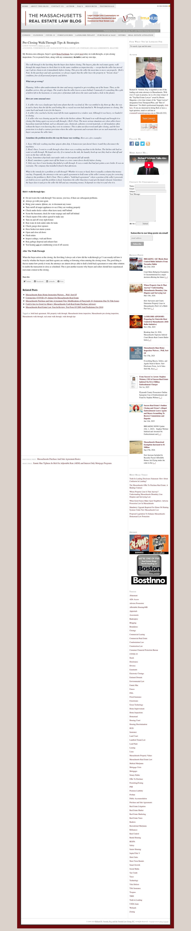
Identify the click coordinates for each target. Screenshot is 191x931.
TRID (132, 896)
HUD (131, 728)
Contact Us (57, 6)
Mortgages (133, 771)
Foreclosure (134, 701)
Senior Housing (135, 849)
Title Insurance (135, 888)
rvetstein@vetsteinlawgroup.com (141, 113)
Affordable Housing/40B (138, 607)
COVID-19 (50, 35)
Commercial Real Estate (138, 638)
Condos (26, 35)
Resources (91, 6)
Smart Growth (135, 865)
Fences (132, 689)
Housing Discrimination (138, 724)
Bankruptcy (134, 619)
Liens (132, 751)
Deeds (132, 658)
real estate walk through (53, 316)
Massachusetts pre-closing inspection (105, 313)
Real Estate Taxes (136, 818)
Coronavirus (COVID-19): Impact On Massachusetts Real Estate (52, 297)
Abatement (133, 595)
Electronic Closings (137, 673)
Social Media (134, 869)
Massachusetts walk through (33, 316)
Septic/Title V (135, 853)
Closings (38, 35)
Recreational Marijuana (138, 826)
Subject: (133, 191)
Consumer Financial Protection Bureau (144, 650)
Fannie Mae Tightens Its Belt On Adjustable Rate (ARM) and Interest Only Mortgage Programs (72, 463)
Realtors (114, 48)
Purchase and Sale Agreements (94, 48)
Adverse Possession (137, 603)
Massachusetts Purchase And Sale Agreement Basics (58, 459)
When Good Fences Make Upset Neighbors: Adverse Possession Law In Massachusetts (149, 502)
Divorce (132, 665)
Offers (122, 35)
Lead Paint (133, 744)
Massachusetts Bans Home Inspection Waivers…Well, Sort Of (51, 294)
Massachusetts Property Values (141, 755)
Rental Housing (135, 837)
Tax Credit (133, 872)
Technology (134, 880)
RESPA (132, 841)
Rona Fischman (63, 53)
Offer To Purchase (136, 779)
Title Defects (134, 884)
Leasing (132, 747)
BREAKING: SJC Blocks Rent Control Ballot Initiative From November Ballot (156, 261)
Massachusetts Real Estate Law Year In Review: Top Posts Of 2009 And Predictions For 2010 (64, 307)
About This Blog (40, 6)
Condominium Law (41, 48)
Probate (132, 794)
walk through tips (69, 316)
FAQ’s (80, 6)
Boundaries (134, 626)
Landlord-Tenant (85, 35)
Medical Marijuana (136, 763)
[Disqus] (74, 355)
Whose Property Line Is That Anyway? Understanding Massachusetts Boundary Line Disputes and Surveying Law (155, 289)
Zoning (132, 911)
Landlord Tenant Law (138, 740)
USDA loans (134, 904)
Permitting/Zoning (136, 783)
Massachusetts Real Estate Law (64, 48)
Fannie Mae (134, 685)
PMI (131, 787)
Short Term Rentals (137, 861)
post (81, 53)
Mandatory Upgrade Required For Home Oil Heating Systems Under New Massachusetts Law (149, 508)
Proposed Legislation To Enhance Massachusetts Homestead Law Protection (147, 515)
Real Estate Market (136, 810)
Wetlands (133, 908)
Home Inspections (136, 712)
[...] (166, 277)
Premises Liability (136, 790)
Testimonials (107, 6)
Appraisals (133, 611)
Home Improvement (137, 708)
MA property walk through (57, 313)
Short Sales (134, 857)
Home (25, 6)
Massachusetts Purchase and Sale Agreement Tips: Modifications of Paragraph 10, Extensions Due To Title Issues (72, 300)
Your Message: (135, 194)
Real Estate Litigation (141, 35)
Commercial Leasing (137, 634)
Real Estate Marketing (138, 814)
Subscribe (162, 6)
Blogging (133, 623)
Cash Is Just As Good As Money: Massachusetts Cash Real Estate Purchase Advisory (61, 304)
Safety (132, 845)
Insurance (133, 732)
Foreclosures (65, 35)
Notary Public (135, 775)
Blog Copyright (164, 922)
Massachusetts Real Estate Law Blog (90, 20)
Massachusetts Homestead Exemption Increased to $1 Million (154, 445)
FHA (131, 693)
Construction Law (136, 646)
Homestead (134, 716)
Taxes (132, 876)
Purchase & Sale (107, 35)
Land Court (134, 736)
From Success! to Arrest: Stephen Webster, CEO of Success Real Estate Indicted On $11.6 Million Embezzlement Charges (153, 380)
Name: (132, 186)
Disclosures (134, 661)
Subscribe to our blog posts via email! (149, 233)
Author (70, 6)
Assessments (134, 615)
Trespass (133, 892)
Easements (133, 669)
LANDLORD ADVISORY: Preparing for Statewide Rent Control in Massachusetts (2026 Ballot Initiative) (156, 320)
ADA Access (134, 599)
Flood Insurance (135, 697)
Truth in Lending (136, 900)
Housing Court (135, 720)
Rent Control (134, 833)
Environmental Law (137, 681)
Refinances (133, 829)
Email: (132, 188)
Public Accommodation (138, 798)
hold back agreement (38, 313)
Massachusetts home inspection (79, 313)
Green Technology (136, 704)
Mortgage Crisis (135, 767)
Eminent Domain (136, 677)
